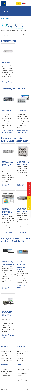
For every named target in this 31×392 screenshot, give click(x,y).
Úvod (2, 18)
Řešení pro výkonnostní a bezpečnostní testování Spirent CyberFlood (7, 211)
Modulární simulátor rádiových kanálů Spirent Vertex (22, 110)
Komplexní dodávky (7, 371)
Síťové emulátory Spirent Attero (6, 61)
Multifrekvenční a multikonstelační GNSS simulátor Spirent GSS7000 (7, 313)
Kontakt (5, 379)
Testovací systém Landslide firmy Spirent (7, 110)
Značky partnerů (22, 379)
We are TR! (21, 375)
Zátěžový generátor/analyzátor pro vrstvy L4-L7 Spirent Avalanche (8, 163)
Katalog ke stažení (23, 377)
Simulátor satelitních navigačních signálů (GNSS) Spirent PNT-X (8, 263)
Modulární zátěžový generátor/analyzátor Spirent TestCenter (23, 162)
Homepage (5, 369)
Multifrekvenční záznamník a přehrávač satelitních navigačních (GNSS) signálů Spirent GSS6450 (22, 265)
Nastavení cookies (23, 384)
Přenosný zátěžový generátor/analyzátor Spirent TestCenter (23, 209)
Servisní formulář (22, 381)
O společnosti (6, 377)
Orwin (28, 389)
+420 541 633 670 (7, 358)
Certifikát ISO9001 (22, 373)
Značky (7, 18)
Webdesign (24, 389)
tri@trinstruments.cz (6, 360)
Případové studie (7, 375)
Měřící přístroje (6, 373)
